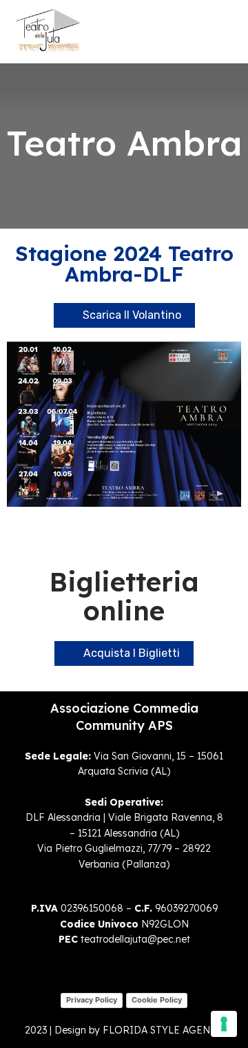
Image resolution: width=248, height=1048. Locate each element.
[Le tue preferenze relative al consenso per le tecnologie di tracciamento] (224, 1024)
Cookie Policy (157, 1000)
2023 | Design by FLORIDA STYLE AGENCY (124, 1030)
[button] (218, 31)
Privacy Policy (91, 1000)
